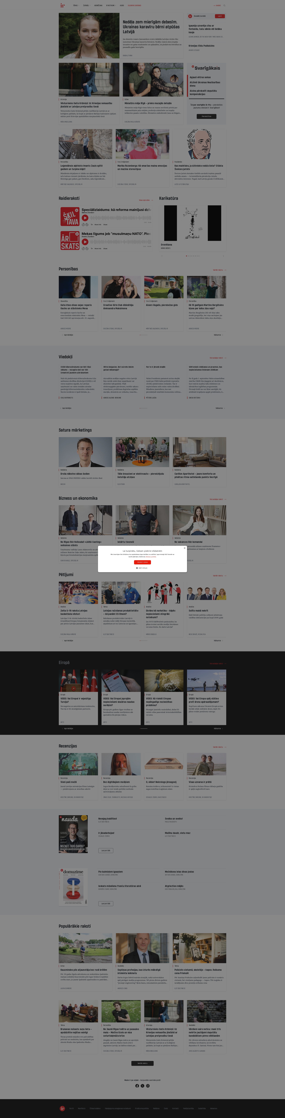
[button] (142, 568)
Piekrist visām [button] (142, 562)
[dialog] (142, 559)
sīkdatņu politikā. (150, 557)
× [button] (184, 548)
